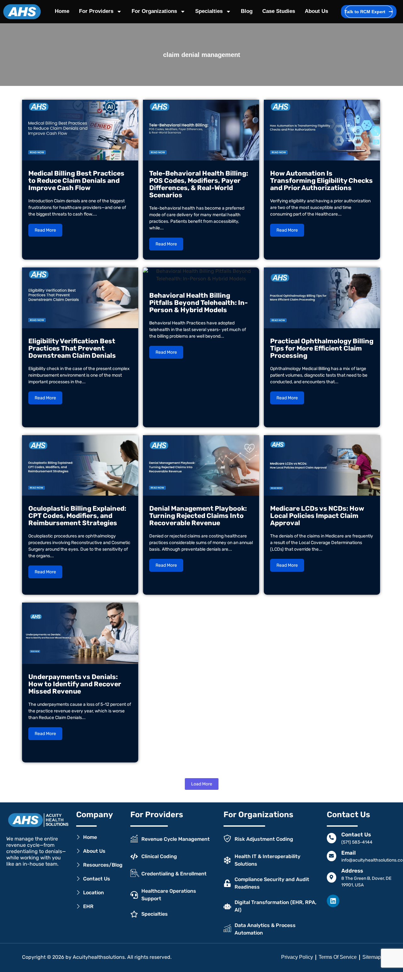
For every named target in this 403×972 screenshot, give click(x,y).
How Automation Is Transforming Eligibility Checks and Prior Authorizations (321, 180)
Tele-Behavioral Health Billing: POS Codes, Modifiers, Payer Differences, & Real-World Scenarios (198, 184)
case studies (278, 11)
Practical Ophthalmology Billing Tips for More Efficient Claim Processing (321, 348)
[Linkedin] (333, 901)
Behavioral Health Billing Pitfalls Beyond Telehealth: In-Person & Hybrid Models (198, 302)
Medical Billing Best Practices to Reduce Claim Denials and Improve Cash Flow (76, 180)
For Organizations (154, 11)
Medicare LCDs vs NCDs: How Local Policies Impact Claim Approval (317, 515)
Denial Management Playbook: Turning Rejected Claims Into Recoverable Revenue (198, 515)
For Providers (96, 11)
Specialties (209, 11)
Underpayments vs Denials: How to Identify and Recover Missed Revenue (74, 684)
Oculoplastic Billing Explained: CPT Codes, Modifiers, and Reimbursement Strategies (77, 515)
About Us (316, 11)
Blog (247, 11)
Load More (201, 784)
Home (62, 11)
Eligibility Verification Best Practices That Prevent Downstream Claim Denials (72, 348)
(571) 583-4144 (356, 842)
